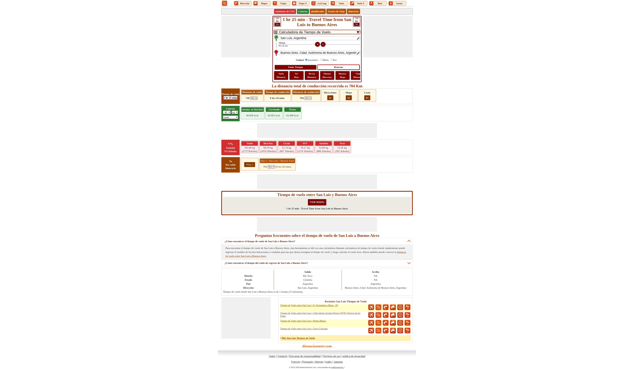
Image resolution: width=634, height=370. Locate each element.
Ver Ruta (296, 75)
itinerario (353, 11)
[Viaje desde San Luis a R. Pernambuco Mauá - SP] (407, 307)
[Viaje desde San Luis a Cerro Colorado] (407, 330)
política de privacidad (354, 356)
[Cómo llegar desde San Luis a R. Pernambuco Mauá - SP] (385, 307)
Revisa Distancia (311, 75)
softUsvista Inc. (337, 367)
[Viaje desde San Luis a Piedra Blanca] (407, 323)
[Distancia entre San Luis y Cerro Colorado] (378, 330)
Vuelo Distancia (281, 75)
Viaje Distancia (357, 75)
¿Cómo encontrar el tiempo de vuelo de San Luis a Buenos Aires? (260, 241)
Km (335, 60)
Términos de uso (331, 356)
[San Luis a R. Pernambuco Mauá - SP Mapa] (393, 307)
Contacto (282, 356)
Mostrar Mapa (342, 75)
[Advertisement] (246, 36)
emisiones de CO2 (285, 11)
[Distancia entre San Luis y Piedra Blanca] (378, 323)
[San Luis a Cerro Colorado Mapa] (393, 330)
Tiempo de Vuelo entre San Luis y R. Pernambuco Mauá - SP (309, 305)
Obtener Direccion (327, 75)
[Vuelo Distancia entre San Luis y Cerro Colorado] (371, 330)
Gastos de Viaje (336, 11)
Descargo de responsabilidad (304, 356)
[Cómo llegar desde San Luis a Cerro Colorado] (385, 330)
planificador (317, 11)
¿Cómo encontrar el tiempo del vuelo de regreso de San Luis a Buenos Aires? (266, 263)
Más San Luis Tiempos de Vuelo (298, 338)
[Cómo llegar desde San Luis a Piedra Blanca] (385, 323)
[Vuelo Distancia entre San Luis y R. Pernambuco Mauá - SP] (371, 307)
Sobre (272, 356)
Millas (326, 60)
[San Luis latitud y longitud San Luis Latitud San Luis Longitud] (400, 307)
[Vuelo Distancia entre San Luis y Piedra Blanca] (371, 323)
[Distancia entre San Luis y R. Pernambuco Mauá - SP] (378, 307)
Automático (312, 60)
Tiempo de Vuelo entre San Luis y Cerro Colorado (304, 328)
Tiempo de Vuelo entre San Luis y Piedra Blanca (303, 321)
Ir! (330, 98)
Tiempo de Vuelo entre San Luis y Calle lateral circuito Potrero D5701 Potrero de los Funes (320, 314)
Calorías (303, 11)
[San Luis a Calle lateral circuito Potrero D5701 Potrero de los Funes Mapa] (393, 315)
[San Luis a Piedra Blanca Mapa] (393, 323)
